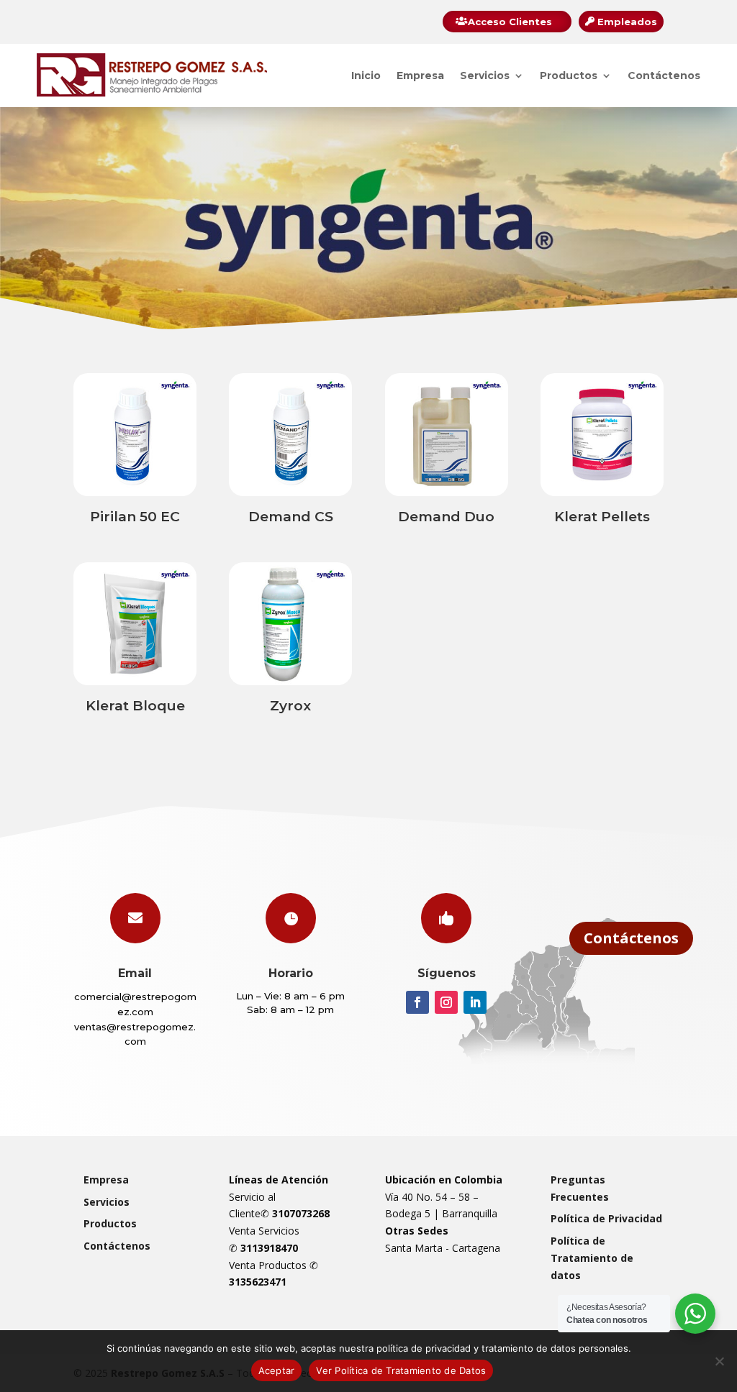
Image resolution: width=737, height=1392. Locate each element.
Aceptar (276, 1370)
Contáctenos (664, 75)
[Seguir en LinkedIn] (475, 1002)
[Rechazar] (719, 1361)
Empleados (627, 21)
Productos (568, 75)
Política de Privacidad (606, 1218)
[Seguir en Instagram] (446, 1002)
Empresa (420, 75)
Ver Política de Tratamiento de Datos (401, 1370)
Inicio (366, 75)
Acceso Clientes (510, 21)
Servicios (485, 75)
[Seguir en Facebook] (417, 1002)
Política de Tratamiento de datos (592, 1258)
